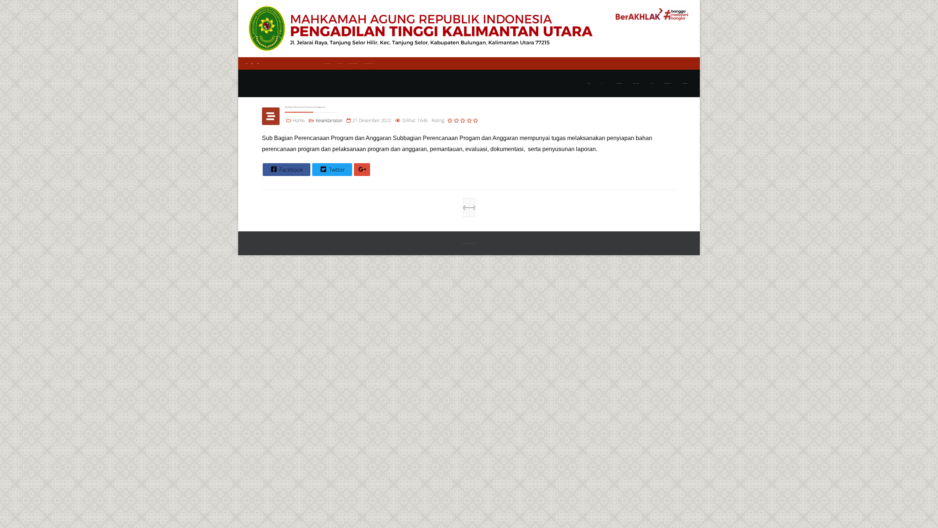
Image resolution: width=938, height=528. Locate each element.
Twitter (336, 169)
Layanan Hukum (636, 83)
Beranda (588, 83)
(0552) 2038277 (328, 63)
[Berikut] (472, 207)
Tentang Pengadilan (602, 83)
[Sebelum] (466, 207)
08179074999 (340, 63)
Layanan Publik (619, 83)
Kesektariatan (329, 120)
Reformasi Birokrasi (667, 83)
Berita (652, 83)
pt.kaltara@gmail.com (354, 63)
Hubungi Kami (684, 83)
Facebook (290, 169)
